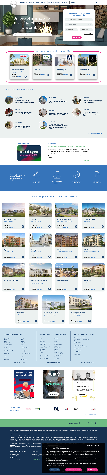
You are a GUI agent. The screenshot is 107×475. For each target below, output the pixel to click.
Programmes (27, 2)
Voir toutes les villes (19, 362)
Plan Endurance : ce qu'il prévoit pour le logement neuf (24, 101)
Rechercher (76, 37)
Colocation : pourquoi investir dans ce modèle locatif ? (58, 113)
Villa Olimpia (88, 250)
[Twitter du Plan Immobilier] (81, 423)
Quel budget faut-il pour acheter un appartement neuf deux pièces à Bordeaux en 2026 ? (58, 126)
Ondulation (87, 280)
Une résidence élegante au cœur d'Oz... (39, 281)
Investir (72, 2)
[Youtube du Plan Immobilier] (95, 423)
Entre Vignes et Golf (10, 219)
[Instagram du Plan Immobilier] (88, 423)
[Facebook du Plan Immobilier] (85, 423)
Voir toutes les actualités (95, 133)
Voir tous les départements (53, 362)
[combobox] (79, 24)
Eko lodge (34, 250)
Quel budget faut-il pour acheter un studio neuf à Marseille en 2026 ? (23, 126)
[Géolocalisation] (84, 37)
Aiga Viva (7, 250)
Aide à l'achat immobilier (77, 181)
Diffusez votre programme (17, 459)
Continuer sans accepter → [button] (92, 445)
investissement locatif (57, 182)
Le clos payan (84, 69)
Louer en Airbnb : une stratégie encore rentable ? (92, 101)
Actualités (65, 2)
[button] (96, 2)
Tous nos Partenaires (91, 415)
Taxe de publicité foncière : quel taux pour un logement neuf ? (91, 114)
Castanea (34, 219)
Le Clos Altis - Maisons (11, 280)
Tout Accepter (92, 470)
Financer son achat (36, 181)
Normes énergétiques (97, 181)
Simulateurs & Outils (54, 2)
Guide (41, 2)
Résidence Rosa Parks (64, 219)
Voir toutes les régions (87, 362)
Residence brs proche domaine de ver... (51, 313)
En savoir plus (55, 470)
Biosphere (20, 312)
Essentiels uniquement (73, 470)
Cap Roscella (61, 69)
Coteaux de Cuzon (63, 280)
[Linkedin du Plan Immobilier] (91, 423)
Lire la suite (86, 161)
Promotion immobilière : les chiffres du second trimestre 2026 (58, 101)
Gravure (37, 69)
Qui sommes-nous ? (15, 454)
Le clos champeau (18, 69)
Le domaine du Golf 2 (90, 219)
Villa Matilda (61, 250)
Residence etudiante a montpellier (78, 313)
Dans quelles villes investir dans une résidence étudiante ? (24, 114)
